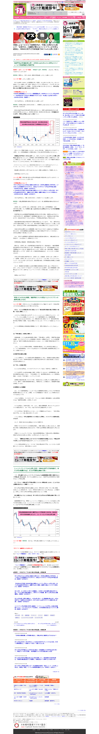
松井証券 (47, 696)
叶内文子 (52, 615)
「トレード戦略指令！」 (43, 279)
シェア (46, 54)
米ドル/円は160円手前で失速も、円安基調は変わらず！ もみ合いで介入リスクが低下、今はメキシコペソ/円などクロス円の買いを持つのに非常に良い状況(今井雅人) (75, 369)
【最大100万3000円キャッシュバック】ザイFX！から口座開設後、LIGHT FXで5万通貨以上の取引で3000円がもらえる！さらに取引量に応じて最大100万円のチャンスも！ (74, 223)
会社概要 (38, 729)
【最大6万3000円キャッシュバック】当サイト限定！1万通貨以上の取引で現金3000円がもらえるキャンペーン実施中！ (74, 193)
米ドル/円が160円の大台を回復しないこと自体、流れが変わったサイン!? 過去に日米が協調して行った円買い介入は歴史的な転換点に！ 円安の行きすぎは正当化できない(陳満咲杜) (75, 364)
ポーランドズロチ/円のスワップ (72, 246)
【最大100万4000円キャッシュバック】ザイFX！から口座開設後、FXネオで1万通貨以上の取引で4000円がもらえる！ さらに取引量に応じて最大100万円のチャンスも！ (74, 169)
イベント (40, 615)
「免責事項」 (47, 716)
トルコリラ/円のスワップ (70, 238)
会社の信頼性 (68, 255)
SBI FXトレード (17, 689)
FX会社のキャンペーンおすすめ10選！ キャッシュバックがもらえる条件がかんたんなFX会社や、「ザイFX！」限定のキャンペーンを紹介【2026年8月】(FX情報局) (75, 373)
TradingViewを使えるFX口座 (71, 265)
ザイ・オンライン (58, 731)
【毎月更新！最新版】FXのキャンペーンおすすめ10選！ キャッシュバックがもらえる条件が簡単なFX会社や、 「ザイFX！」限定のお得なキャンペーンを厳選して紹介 (37, 28)
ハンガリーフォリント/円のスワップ (73, 244)
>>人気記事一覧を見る (80, 379)
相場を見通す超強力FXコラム (26, 20)
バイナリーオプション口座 (71, 273)
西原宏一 (46, 615)
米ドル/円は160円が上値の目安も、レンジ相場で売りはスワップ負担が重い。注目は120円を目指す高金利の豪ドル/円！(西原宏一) (75, 377)
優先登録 (55, 54)
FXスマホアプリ (68, 259)
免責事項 (33, 729)
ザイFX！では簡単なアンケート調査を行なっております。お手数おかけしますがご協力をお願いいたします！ (74, 69)
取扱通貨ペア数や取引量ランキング (73, 252)
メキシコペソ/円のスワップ (71, 240)
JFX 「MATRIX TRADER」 (20, 693)
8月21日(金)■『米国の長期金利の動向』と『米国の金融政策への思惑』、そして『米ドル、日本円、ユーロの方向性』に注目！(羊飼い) (75, 360)
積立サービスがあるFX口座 (71, 263)
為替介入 (17, 617)
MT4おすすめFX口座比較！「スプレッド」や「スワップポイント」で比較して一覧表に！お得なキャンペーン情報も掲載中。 (74, 49)
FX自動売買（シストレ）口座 (71, 269)
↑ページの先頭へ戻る (81, 710)
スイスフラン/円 (38, 617)
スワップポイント (69, 236)
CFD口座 (67, 271)
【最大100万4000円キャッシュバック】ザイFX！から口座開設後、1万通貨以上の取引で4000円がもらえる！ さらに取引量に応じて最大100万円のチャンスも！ (74, 199)
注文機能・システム (69, 261)
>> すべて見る (57, 704)
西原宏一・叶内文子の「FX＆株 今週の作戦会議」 (43, 20)
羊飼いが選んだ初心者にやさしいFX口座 (74, 248)
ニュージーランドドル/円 (27, 617)
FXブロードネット (18, 700)
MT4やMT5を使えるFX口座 (71, 267)
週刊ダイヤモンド (51, 731)
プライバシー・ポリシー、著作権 (47, 729)
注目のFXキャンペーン (70, 231)
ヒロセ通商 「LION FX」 (50, 693)
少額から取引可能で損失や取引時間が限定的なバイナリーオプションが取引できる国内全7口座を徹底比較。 (74, 53)
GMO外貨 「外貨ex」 (50, 685)
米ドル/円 (17, 615)
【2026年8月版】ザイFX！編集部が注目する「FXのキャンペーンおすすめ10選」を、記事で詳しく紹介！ (74, 44)
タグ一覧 (61, 729)
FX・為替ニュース (69, 257)
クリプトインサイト (65, 731)
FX (22, 615)
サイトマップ (56, 729)
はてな (51, 54)
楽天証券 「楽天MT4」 (50, 700)
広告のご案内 (67, 729)
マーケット (33, 615)
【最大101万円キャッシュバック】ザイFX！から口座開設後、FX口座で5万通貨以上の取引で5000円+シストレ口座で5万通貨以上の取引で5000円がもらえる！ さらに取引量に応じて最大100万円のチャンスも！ (74, 206)
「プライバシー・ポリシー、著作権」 (58, 716)
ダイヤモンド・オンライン (42, 731)
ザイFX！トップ (16, 20)
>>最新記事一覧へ (56, 671)
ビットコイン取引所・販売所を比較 (73, 278)
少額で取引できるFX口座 (70, 250)
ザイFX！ (70, 731)
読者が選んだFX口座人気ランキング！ (73, 276)
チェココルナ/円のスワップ (71, 242)
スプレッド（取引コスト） (71, 234)
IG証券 (30, 700)
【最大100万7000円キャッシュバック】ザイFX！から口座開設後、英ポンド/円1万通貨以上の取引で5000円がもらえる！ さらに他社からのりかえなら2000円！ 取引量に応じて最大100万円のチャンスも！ (74, 176)
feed (59, 54)
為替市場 (27, 615)
